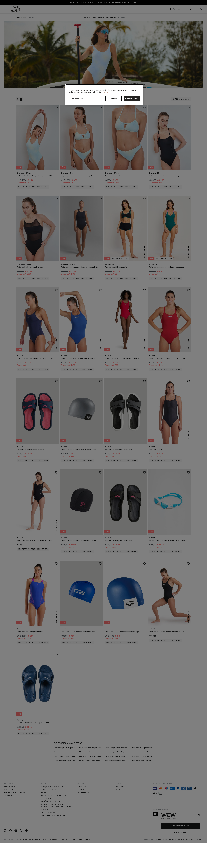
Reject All (113, 98)
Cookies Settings (77, 98)
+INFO (106, 92)
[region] (104, 94)
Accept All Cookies (131, 98)
